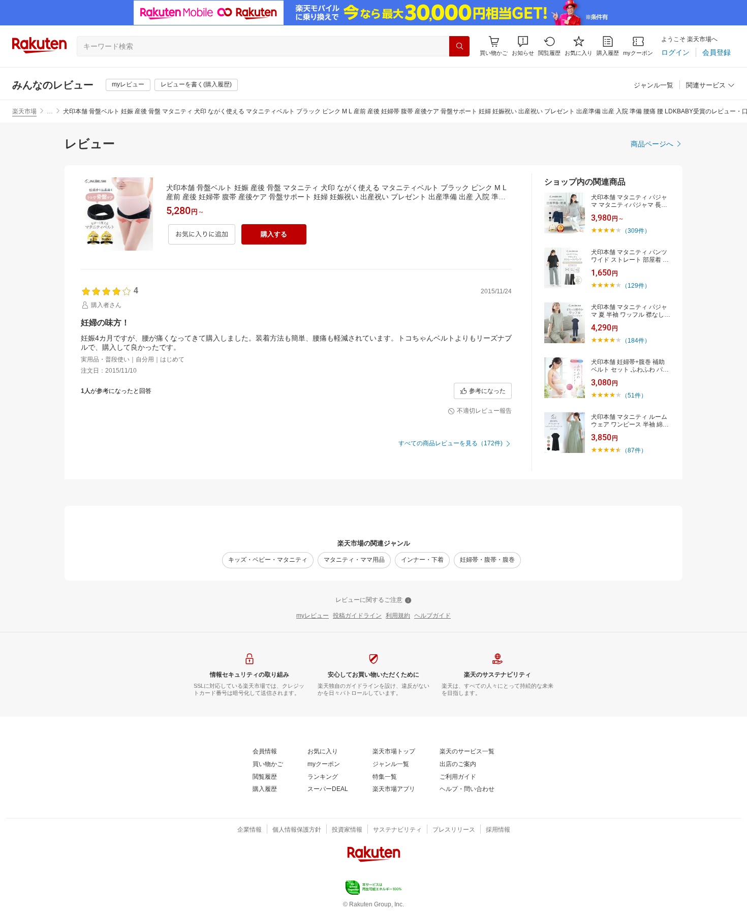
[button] (523, 46)
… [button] (50, 111)
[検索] (459, 46)
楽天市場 (24, 111)
